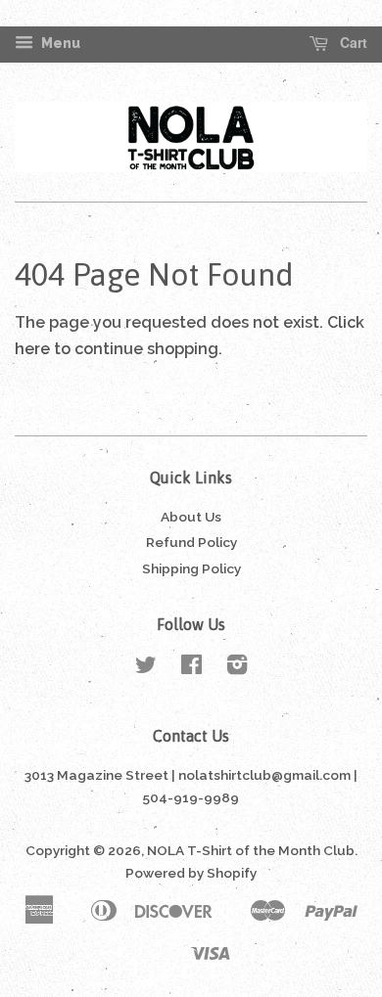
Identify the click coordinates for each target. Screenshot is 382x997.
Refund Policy (191, 542)
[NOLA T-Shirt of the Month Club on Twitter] (146, 668)
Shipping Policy (191, 568)
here (32, 349)
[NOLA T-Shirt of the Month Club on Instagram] (237, 668)
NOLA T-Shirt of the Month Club (251, 850)
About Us (191, 516)
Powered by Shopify (191, 873)
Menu (59, 43)
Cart (351, 43)
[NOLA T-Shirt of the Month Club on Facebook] (191, 668)
